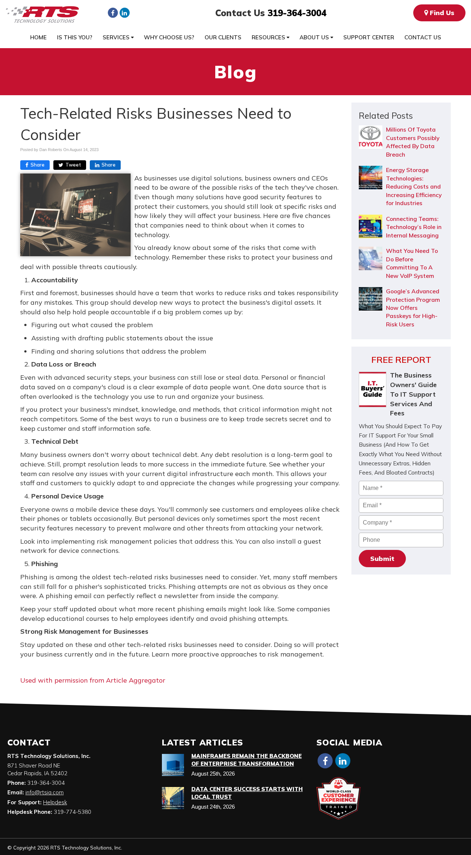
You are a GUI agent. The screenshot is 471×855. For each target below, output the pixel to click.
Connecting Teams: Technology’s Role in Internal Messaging (414, 227)
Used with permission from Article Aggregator (92, 680)
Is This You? (74, 37)
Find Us (441, 12)
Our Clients (223, 37)
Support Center (368, 37)
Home (38, 37)
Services (117, 37)
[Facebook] (112, 12)
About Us (315, 37)
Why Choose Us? (169, 37)
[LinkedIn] (124, 12)
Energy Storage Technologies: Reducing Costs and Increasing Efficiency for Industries (414, 186)
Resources (269, 37)
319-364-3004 (297, 12)
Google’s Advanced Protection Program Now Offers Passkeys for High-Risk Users (413, 307)
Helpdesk (55, 802)
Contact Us (422, 37)
